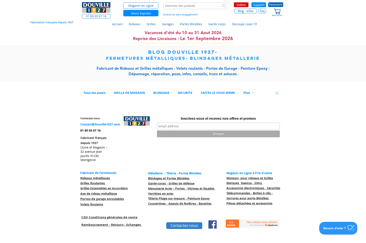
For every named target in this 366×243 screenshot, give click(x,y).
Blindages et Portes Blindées (169, 178)
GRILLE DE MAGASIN (129, 92)
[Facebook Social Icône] (212, 224)
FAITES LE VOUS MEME (218, 92)
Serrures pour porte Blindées (247, 198)
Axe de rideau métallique (98, 194)
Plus (246, 92)
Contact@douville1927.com (100, 124)
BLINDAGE (161, 92)
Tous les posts (94, 92)
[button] (96, 16)
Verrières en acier (161, 194)
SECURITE (185, 92)
